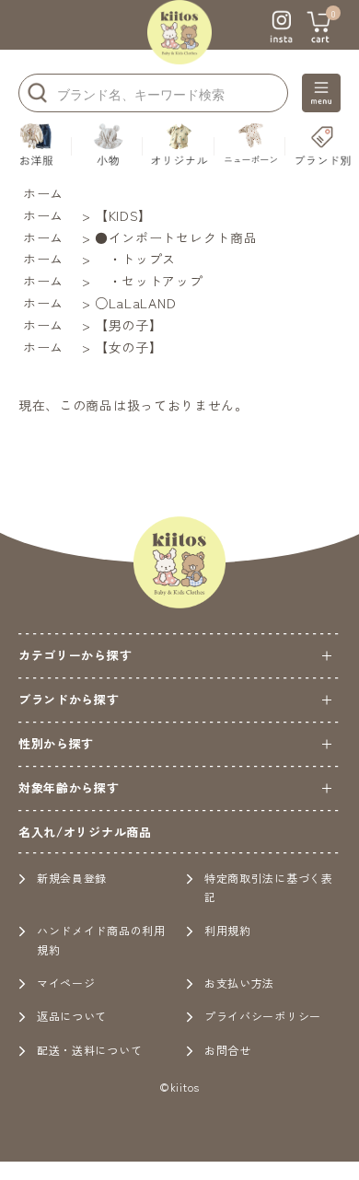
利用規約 (227, 930)
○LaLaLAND (135, 303)
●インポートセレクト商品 (176, 237)
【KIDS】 (123, 215)
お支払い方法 (239, 982)
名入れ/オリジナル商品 (85, 831)
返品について (72, 1016)
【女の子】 (129, 347)
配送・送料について (89, 1050)
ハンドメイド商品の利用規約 (101, 939)
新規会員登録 (72, 877)
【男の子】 (129, 325)
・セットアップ (149, 281)
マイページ (66, 982)
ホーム (43, 193)
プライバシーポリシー (262, 1016)
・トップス (135, 258)
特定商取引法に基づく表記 (268, 887)
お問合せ (227, 1050)
